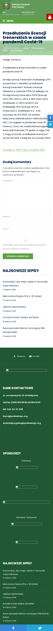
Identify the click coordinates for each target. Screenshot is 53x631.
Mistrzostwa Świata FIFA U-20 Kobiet (22, 296)
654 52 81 (35, 402)
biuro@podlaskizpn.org (15, 416)
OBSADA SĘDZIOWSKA (14, 306)
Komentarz (8, 180)
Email (6, 229)
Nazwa (7, 216)
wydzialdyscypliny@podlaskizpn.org (22, 423)
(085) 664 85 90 (19, 402)
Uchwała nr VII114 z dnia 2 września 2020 (24, 150)
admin (26, 48)
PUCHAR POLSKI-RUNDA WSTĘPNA (21, 317)
